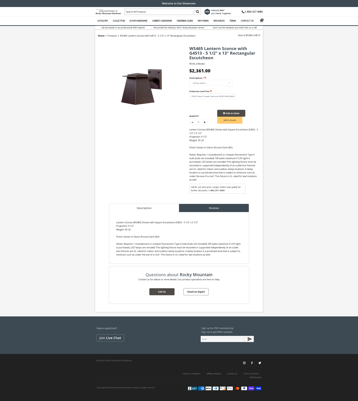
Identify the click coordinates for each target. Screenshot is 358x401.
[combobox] (162, 12)
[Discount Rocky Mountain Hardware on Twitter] (259, 363)
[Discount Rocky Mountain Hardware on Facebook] (252, 363)
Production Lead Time (199, 91)
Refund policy (255, 377)
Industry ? (217, 10)
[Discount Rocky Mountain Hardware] (108, 11)
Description (144, 208)
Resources (219, 20)
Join (110, 337)
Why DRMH (203, 20)
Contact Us (247, 20)
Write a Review (197, 63)
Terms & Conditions (191, 373)
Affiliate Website (214, 373)
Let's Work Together (221, 13)
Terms (232, 20)
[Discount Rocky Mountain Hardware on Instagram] (244, 363)
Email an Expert (196, 291)
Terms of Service (251, 373)
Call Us (162, 291)
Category (102, 20)
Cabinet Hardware (162, 20)
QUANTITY (194, 116)
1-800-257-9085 (254, 11)
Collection (119, 20)
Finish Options (195, 78)
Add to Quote (230, 120)
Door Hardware (138, 20)
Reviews (214, 208)
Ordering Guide (185, 20)
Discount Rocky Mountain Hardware (125, 387)
